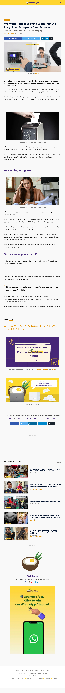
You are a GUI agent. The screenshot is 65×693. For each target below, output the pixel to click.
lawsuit (54, 234)
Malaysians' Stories (12, 462)
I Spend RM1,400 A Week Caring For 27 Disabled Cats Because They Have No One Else (45, 469)
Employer (28, 418)
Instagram (46, 369)
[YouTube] (31, 582)
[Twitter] (27, 582)
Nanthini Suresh (9, 33)
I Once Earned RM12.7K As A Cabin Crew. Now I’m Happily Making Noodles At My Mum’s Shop (45, 485)
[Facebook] (25, 582)
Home (6, 415)
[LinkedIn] (43, 38)
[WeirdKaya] (32, 2)
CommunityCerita (36, 474)
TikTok (53, 369)
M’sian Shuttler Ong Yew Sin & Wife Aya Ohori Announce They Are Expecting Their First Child (45, 516)
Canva (37, 73)
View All (58, 462)
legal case (37, 418)
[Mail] (39, 582)
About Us (24, 670)
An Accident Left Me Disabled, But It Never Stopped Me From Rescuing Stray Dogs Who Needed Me (44, 531)
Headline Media (35, 673)
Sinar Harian (17, 154)
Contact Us (45, 670)
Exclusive (33, 505)
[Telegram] (47, 38)
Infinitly (34, 675)
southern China (49, 418)
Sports (32, 520)
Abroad (7, 20)
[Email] (51, 38)
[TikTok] (33, 582)
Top (33, 682)
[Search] (61, 2)
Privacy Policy (34, 670)
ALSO (11, 320)
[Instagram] (29, 582)
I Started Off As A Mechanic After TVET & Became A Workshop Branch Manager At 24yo (45, 500)
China (11, 418)
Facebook (39, 369)
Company (19, 418)
